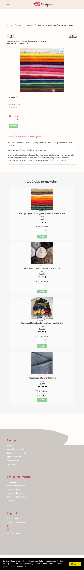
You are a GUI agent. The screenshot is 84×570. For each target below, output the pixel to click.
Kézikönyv (11, 464)
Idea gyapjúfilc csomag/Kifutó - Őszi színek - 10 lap (42, 213)
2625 (42, 381)
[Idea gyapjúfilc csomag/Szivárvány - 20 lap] (42, 70)
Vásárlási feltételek (15, 449)
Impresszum (12, 482)
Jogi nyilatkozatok (15, 493)
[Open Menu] (8, 4)
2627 (42, 272)
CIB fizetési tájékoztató (17, 497)
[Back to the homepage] (42, 4)
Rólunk (10, 445)
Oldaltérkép (16, 533)
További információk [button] (18, 566)
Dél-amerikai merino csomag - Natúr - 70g (42, 268)
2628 (42, 217)
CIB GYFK (11, 500)
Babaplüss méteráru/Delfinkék (42, 378)
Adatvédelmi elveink (16, 485)
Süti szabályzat (14, 489)
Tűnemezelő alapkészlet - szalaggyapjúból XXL (42, 323)
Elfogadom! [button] (75, 564)
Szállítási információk (16, 453)
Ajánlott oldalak (14, 456)
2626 (42, 326)
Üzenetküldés (13, 460)
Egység (42, 219)
